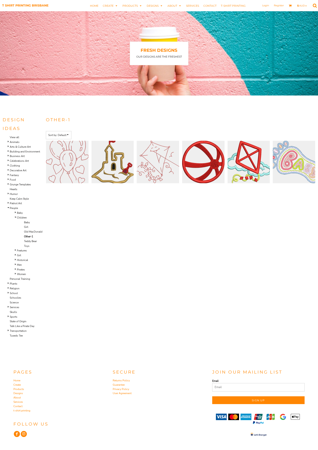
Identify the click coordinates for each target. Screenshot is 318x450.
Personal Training (20, 279)
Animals (14, 142)
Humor (14, 194)
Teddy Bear (30, 241)
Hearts (13, 189)
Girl (26, 227)
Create (17, 385)
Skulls (13, 312)
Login (265, 5)
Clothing (15, 165)
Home (16, 380)
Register (279, 5)
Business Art (17, 156)
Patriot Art (16, 203)
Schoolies (15, 297)
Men (19, 265)
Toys (26, 246)
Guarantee (119, 385)
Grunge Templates (20, 184)
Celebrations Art (19, 161)
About (17, 397)
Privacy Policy (121, 389)
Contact (17, 406)
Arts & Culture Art (20, 147)
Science (14, 302)
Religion (14, 288)
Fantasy (14, 175)
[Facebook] (17, 434)
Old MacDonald (33, 231)
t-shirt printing (21, 410)
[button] (110, 5)
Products (18, 389)
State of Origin (18, 321)
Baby (20, 213)
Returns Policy (121, 380)
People (14, 208)
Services (14, 307)
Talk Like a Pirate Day (22, 326)
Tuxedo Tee (16, 335)
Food (13, 179)
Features (22, 250)
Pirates (21, 269)
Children (22, 217)
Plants (13, 283)
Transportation (18, 331)
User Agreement (122, 393)
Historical (22, 260)
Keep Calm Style (19, 199)
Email (215, 381)
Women (21, 274)
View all (14, 137)
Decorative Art (18, 170)
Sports (13, 317)
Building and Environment (25, 151)
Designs (18, 393)
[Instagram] (24, 434)
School (14, 293)
